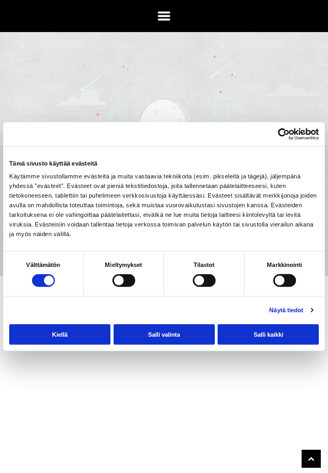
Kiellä (60, 334)
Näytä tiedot (286, 310)
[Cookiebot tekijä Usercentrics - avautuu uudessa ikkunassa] (284, 134)
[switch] (123, 280)
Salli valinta (164, 334)
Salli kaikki (268, 334)
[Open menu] (164, 16)
